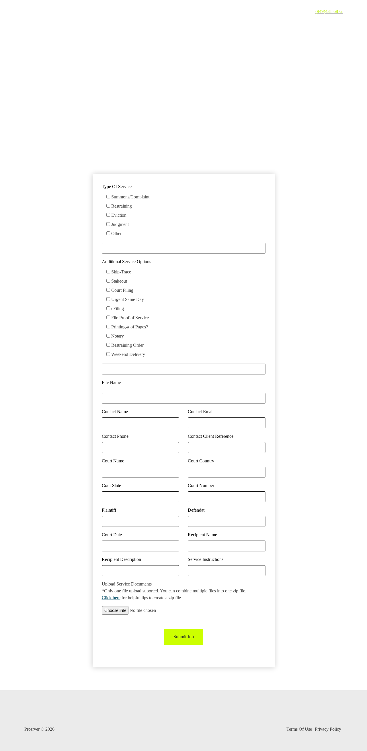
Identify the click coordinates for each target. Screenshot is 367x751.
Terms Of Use (299, 729)
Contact (272, 11)
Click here (111, 597)
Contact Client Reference (210, 436)
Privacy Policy (328, 729)
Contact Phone (115, 436)
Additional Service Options (126, 261)
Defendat (196, 510)
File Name (111, 382)
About (227, 11)
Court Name (113, 460)
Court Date (112, 534)
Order (300, 11)
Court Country (201, 460)
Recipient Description (121, 559)
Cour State (111, 485)
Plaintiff (109, 510)
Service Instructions (205, 559)
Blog (249, 11)
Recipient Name (202, 534)
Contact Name (115, 411)
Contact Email (201, 411)
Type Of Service (117, 186)
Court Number (201, 485)
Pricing (204, 11)
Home (180, 11)
